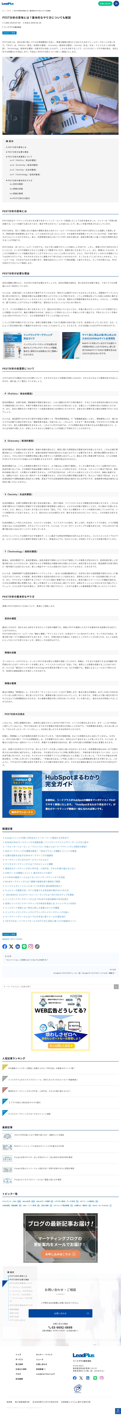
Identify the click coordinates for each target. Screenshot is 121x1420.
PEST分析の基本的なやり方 (20, 180)
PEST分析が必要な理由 (18, 152)
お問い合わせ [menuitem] (41, 1364)
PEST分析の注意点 (21, 198)
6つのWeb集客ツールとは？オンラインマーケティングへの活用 (35, 877)
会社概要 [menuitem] (19, 1379)
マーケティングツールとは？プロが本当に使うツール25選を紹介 (35, 916)
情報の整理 (18, 193)
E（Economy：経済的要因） (26, 165)
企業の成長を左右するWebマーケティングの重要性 (29, 855)
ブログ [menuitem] (18, 1374)
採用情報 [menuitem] (39, 1369)
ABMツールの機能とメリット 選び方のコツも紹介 (28, 872)
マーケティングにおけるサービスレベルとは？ (27, 859)
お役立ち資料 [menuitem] (21, 1369)
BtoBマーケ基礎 (9, 33)
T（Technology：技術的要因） (27, 174)
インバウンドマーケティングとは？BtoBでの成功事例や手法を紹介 (37, 899)
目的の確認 (18, 184)
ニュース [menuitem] (39, 1359)
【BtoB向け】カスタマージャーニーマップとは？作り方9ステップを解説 (39, 894)
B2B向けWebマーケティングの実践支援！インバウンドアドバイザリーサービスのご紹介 (47, 842)
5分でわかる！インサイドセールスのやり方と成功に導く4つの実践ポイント (40, 920)
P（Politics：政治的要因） (25, 160)
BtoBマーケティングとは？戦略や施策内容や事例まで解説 (32, 881)
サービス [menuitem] (19, 1359)
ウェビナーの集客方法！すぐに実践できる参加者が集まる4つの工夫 (37, 890)
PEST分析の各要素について (20, 156)
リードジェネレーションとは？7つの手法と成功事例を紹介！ (34, 885)
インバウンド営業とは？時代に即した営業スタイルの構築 (32, 907)
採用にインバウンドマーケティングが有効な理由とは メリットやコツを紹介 (40, 903)
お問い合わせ (105, 3)
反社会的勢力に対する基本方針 (45, 1402)
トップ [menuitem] (18, 1354)
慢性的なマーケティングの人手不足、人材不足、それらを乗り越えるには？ (40, 868)
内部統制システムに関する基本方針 (76, 1402)
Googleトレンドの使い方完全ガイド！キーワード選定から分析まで (37, 837)
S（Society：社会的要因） (25, 169)
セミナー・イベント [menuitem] (44, 1354)
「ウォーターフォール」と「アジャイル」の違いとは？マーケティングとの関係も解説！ (46, 846)
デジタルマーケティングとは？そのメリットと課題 (29, 864)
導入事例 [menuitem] (19, 1364)
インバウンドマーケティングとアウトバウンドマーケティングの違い (37, 912)
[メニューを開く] (116, 3)
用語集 (9, 1402)
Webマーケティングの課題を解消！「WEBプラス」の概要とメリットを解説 (41, 851)
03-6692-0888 (62, 1327)
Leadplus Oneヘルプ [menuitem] (45, 1374)
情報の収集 (18, 188)
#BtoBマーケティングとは (12, 939)
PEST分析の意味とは (17, 147)
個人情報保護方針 (22, 1402)
